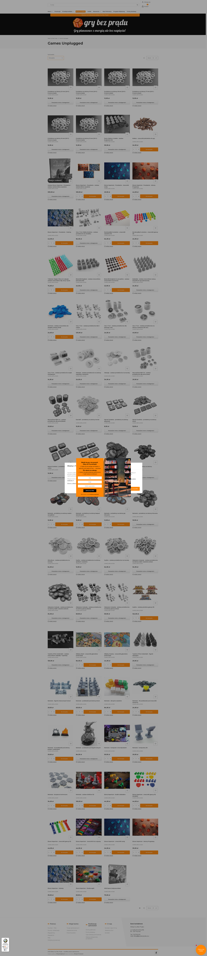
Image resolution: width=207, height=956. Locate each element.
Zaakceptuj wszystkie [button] (132, 488)
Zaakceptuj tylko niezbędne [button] (99, 488)
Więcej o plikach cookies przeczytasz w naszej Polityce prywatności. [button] (86, 483)
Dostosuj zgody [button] (116, 488)
